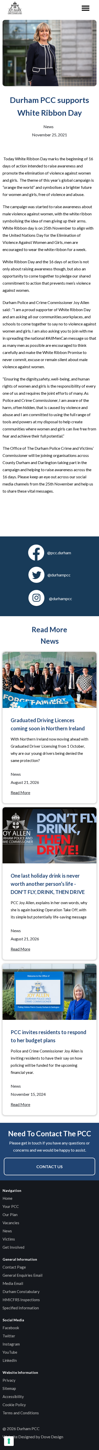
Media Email (13, 1283)
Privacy (9, 1380)
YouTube (10, 1352)
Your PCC (11, 1206)
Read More (20, 792)
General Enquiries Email (22, 1275)
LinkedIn (10, 1360)
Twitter (9, 1336)
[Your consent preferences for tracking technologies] (9, 1441)
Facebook (11, 1327)
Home (7, 1198)
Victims (9, 1239)
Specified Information (21, 1308)
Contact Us (49, 1166)
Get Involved (13, 1247)
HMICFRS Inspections (21, 1299)
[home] (14, 8)
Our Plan (10, 1214)
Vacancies (11, 1222)
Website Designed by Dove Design (33, 1436)
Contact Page (14, 1267)
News (7, 1231)
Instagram (11, 1344)
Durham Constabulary (21, 1291)
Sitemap (9, 1388)
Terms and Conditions (21, 1413)
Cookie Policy (14, 1404)
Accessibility (13, 1396)
